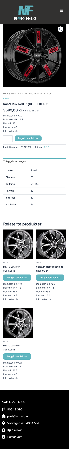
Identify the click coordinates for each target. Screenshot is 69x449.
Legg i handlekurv (28, 138)
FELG (13, 93)
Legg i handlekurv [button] (17, 277)
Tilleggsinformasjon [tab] (14, 161)
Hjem (6, 93)
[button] (61, 10)
